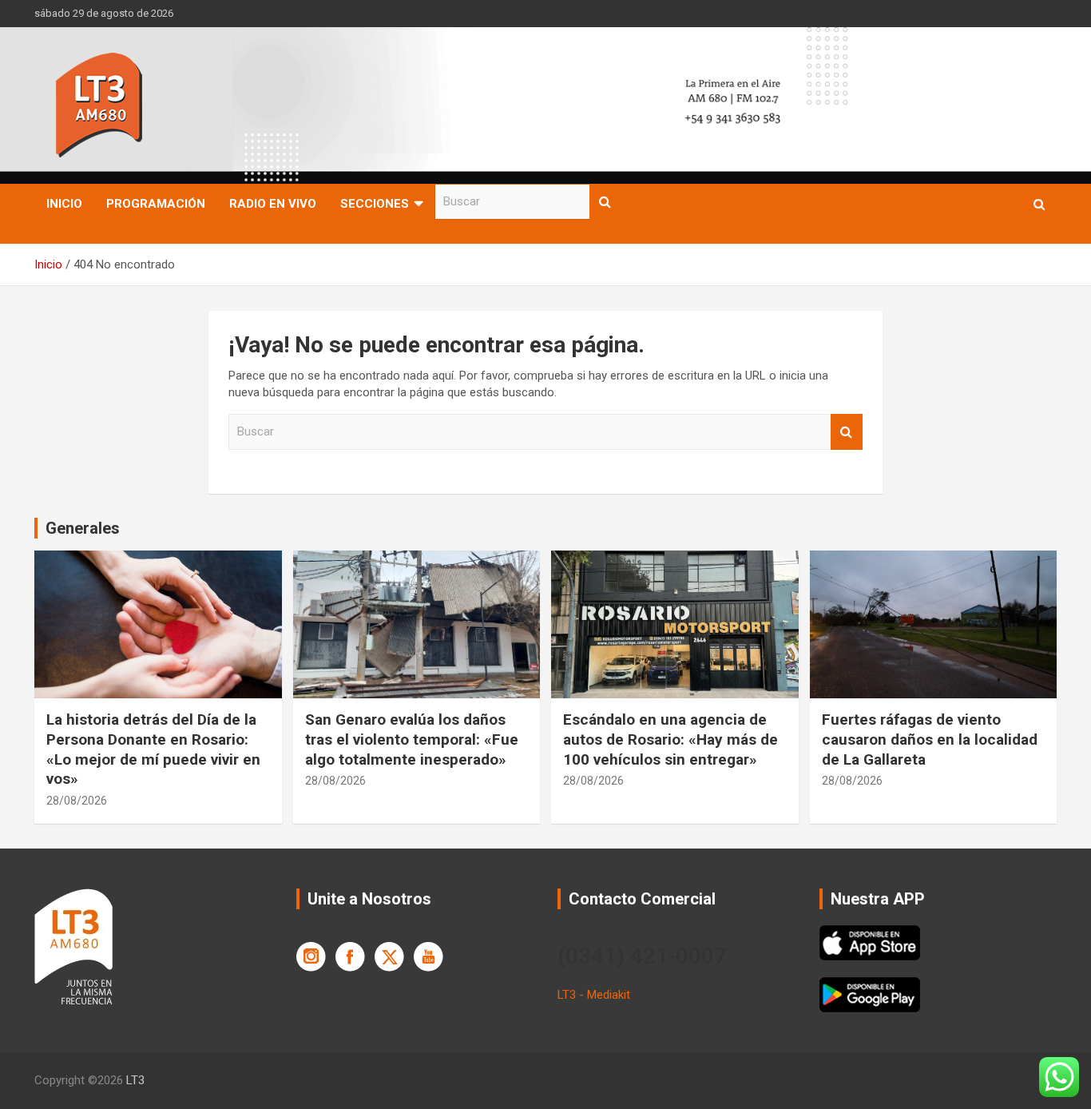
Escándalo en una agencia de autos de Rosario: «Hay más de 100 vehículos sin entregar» (670, 739)
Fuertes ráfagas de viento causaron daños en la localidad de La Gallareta (929, 739)
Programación (155, 204)
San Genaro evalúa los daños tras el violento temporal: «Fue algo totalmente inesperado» (411, 739)
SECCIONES (374, 204)
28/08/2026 (76, 800)
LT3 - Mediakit (593, 995)
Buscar (605, 202)
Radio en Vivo (272, 204)
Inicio (64, 204)
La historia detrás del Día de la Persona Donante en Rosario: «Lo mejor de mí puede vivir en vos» (153, 749)
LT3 (135, 1080)
